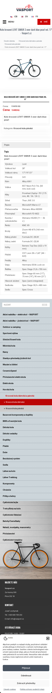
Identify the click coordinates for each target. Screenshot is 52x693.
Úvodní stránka (9, 41)
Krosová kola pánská (12, 44)
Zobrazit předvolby (26, 683)
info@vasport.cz (17, 619)
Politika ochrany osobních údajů (32, 689)
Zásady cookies (9, 689)
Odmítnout (26, 675)
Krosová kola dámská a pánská (30, 41)
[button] (47, 638)
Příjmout (26, 668)
